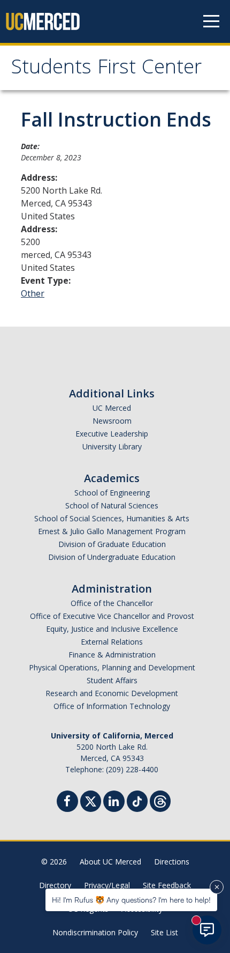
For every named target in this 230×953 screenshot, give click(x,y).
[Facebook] (67, 802)
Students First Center (106, 69)
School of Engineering (112, 492)
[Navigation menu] (211, 21)
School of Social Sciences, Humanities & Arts (111, 518)
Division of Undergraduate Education (111, 557)
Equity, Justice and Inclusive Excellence (112, 629)
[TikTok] (137, 800)
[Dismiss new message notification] (217, 887)
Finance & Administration (112, 654)
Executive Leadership (111, 434)
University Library (112, 446)
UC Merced (112, 408)
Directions (171, 861)
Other (32, 293)
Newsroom (112, 421)
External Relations (112, 642)
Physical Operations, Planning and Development (112, 667)
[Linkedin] (114, 802)
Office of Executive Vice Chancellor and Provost (112, 616)
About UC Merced (110, 861)
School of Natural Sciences (111, 505)
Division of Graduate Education (112, 544)
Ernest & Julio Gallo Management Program (112, 531)
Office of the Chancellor (112, 603)
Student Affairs (112, 680)
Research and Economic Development (111, 693)
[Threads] (160, 800)
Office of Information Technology (111, 706)
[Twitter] (91, 800)
